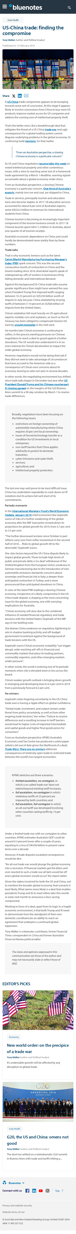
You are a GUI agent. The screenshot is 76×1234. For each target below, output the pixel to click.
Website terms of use (13, 1212)
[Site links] (23, 1183)
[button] (4, 7)
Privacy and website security (17, 1205)
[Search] (69, 7)
